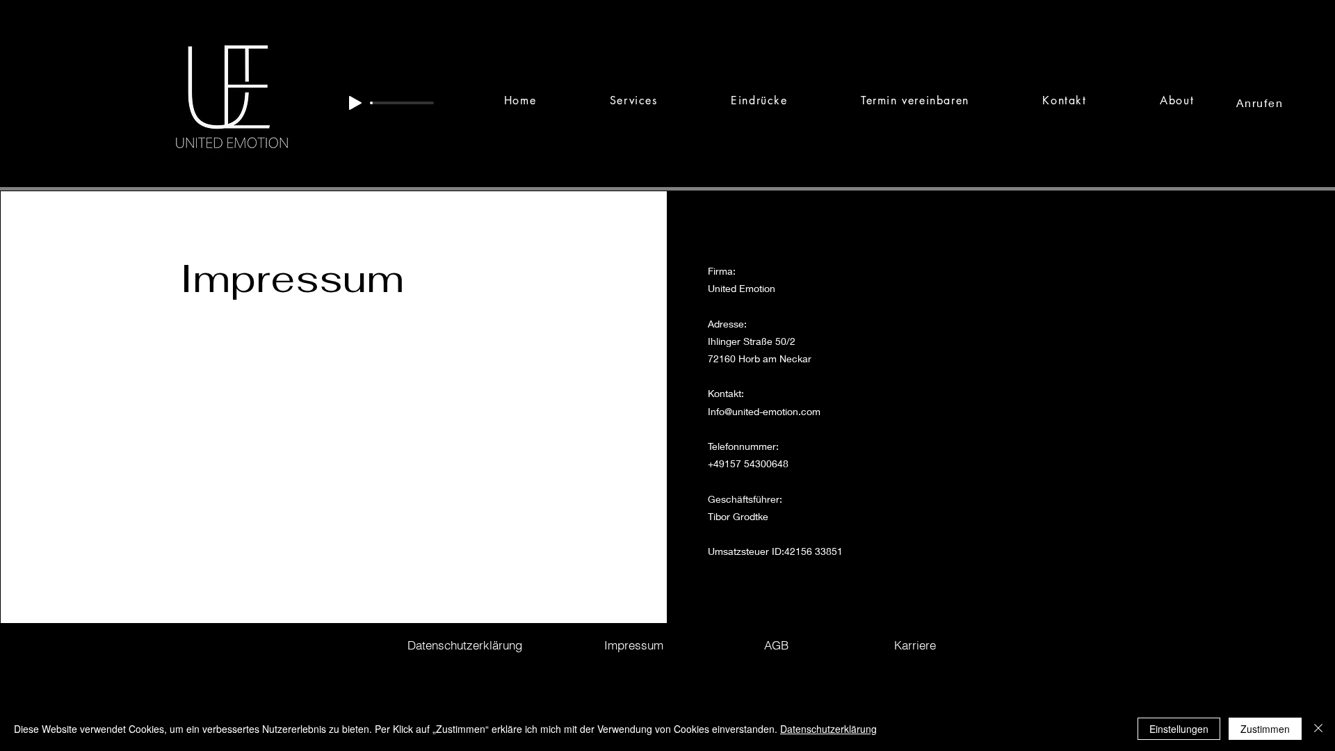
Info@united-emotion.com (764, 411)
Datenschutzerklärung (828, 729)
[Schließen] (1318, 729)
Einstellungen (1178, 729)
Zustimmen (1265, 729)
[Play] (355, 103)
